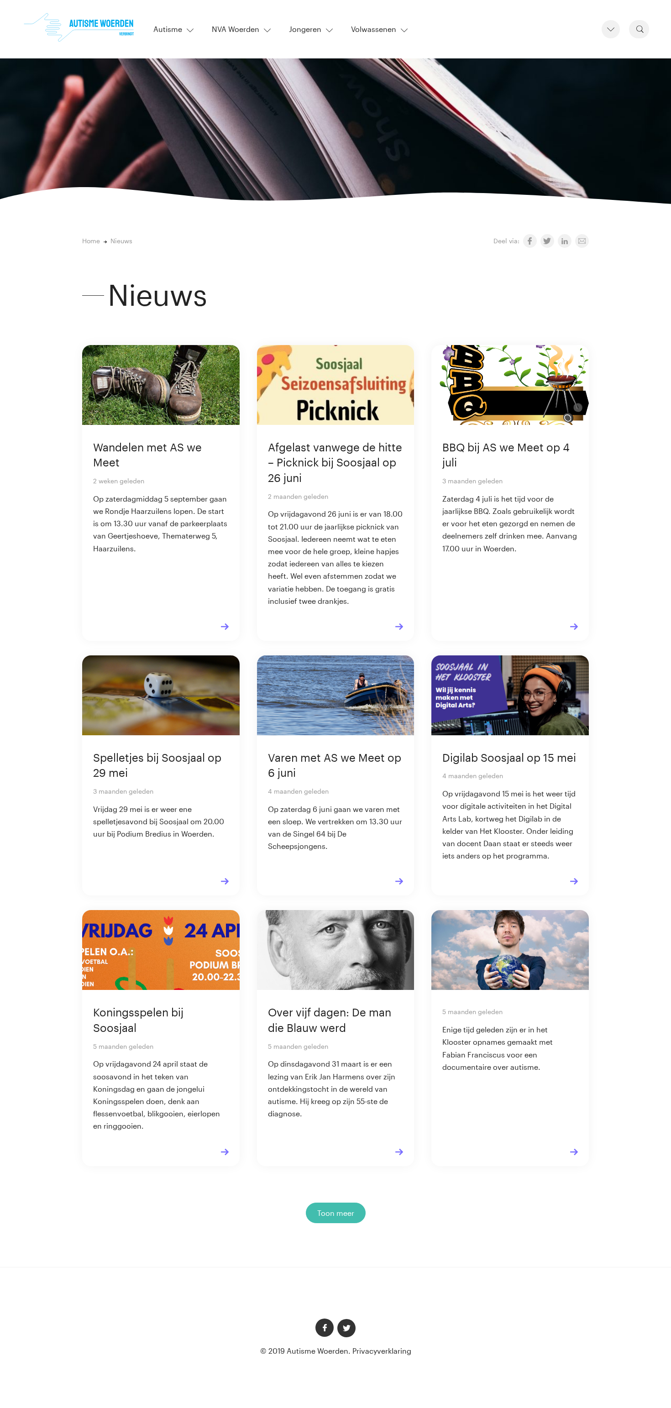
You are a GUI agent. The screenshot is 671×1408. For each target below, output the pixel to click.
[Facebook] (324, 1328)
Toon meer (335, 1213)
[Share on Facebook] (530, 241)
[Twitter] (346, 1328)
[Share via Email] (582, 241)
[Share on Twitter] (547, 241)
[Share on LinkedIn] (564, 241)
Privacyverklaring (381, 1350)
